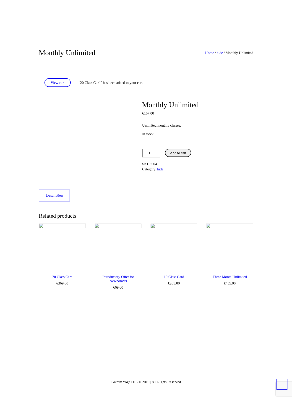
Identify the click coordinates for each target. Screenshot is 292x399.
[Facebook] (147, 365)
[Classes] (246, 16)
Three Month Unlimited (230, 277)
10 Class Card (174, 277)
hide (220, 53)
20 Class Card (62, 277)
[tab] (54, 195)
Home (209, 53)
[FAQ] (219, 16)
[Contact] (251, 16)
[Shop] (239, 16)
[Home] (205, 16)
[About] (212, 16)
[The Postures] (232, 16)
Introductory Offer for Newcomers (118, 279)
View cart (58, 83)
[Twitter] (133, 365)
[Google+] (161, 365)
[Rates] (225, 16)
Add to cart (178, 153)
